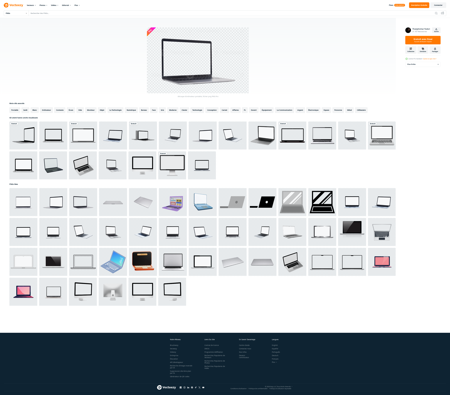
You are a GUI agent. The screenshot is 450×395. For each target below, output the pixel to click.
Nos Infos (243, 352)
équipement (267, 110)
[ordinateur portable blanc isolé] (53, 262)
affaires (235, 110)
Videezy (173, 352)
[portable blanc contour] (23, 262)
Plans (391, 5)
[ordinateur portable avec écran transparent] (292, 136)
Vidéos (53, 5)
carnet (224, 110)
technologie (197, 110)
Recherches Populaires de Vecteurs (214, 356)
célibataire (361, 110)
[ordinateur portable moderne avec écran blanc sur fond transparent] (53, 292)
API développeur (176, 362)
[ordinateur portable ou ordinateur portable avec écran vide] (233, 136)
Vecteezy (173, 348)
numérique (131, 110)
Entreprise (174, 355)
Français (275, 359)
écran (71, 110)
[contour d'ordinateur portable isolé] (83, 262)
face (154, 110)
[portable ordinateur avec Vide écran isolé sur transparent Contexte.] (382, 262)
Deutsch (275, 355)
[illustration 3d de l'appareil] (203, 202)
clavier (184, 110)
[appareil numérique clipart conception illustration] (172, 165)
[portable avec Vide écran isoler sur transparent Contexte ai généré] (322, 136)
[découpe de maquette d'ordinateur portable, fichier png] (262, 136)
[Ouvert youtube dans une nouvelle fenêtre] (203, 387)
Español (275, 348)
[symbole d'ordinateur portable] (113, 262)
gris (162, 110)
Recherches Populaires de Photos (214, 362)
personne (338, 110)
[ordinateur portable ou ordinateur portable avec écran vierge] (352, 136)
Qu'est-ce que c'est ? (429, 59)
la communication (284, 110)
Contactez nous (245, 348)
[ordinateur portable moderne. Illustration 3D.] (53, 136)
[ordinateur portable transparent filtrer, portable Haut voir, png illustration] (382, 232)
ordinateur (46, 110)
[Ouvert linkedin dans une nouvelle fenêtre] (188, 387)
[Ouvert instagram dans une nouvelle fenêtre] (184, 387)
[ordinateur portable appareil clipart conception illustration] (83, 136)
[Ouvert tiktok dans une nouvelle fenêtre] (196, 387)
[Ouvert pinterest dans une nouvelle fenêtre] (192, 387)
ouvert (254, 110)
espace (326, 110)
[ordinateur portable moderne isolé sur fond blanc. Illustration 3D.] (23, 136)
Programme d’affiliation (213, 352)
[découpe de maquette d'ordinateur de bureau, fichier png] (142, 165)
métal (349, 110)
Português (276, 352)
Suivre (436, 31)
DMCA (206, 348)
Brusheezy (174, 345)
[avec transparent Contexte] (173, 262)
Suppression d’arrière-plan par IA (180, 372)
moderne (172, 110)
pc (245, 110)
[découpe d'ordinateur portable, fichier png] (203, 136)
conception (212, 110)
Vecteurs (30, 5)
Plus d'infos (411, 64)
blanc (34, 110)
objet (102, 110)
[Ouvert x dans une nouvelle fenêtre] (199, 387)
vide (80, 110)
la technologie (115, 110)
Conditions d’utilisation (238, 388)
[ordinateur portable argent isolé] (322, 232)
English (275, 345)
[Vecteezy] (13, 5)
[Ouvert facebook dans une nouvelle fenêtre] (181, 387)
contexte (60, 110)
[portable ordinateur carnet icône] (233, 202)
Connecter (438, 5)
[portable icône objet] (173, 202)
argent (300, 110)
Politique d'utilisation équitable (280, 388)
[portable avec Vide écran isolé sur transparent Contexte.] (23, 292)
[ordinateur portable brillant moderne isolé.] (352, 232)
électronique (313, 110)
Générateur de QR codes (179, 376)
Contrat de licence (211, 345)
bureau (144, 110)
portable (14, 110)
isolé (25, 110)
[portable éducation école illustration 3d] (143, 262)
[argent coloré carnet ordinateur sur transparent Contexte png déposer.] (233, 262)
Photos (42, 5)
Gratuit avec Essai (423, 40)
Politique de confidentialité (258, 388)
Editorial (65, 5)
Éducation (174, 359)
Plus (76, 5)
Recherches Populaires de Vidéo (214, 367)
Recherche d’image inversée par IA (181, 367)
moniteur (91, 110)
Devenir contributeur (244, 356)
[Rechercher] (436, 13)
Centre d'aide (244, 345)
